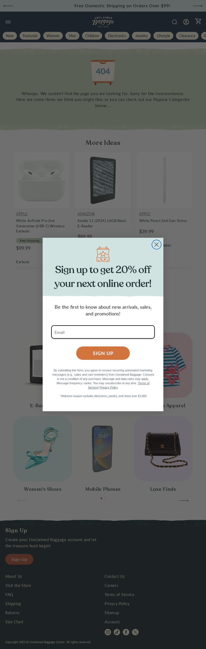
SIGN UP (103, 353)
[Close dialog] (156, 244)
